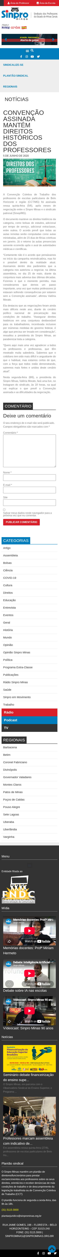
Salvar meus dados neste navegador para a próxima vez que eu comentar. (27, 514)
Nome (7, 472)
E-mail (7, 485)
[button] (27, 50)
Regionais (10, 86)
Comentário (10, 433)
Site (5, 497)
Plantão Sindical (15, 75)
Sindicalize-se (13, 65)
